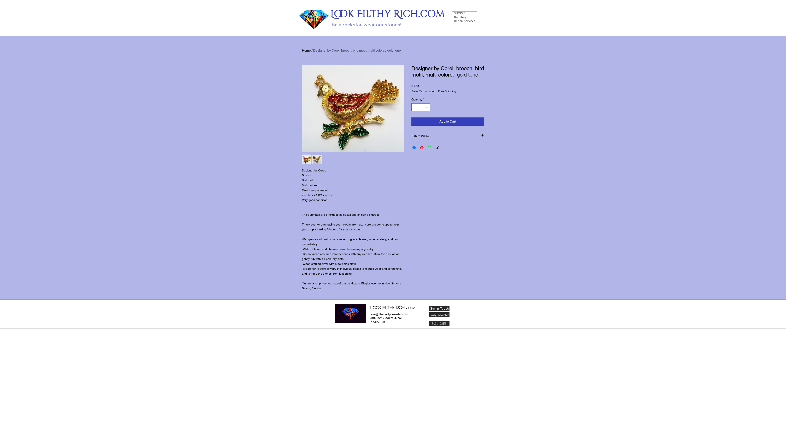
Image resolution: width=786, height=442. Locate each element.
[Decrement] (414, 107)
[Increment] (427, 107)
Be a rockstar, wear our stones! (366, 24)
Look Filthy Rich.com (387, 14)
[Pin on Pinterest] (421, 147)
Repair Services (464, 21)
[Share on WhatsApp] (429, 147)
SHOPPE (459, 13)
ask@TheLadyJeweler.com (389, 314)
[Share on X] (437, 147)
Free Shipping (447, 91)
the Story (460, 17)
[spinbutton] (421, 107)
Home (306, 50)
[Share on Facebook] (414, 147)
